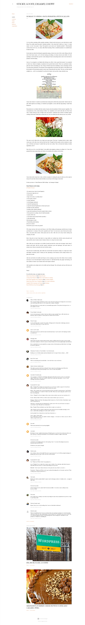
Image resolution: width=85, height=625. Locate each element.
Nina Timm (33, 358)
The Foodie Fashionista (50, 281)
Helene (32, 451)
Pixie (31, 494)
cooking (14, 19)
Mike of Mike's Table (35, 299)
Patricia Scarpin (34, 503)
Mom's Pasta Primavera (31, 275)
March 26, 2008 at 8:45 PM (35, 334)
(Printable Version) (30, 187)
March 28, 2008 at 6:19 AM (35, 499)
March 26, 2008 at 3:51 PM (35, 308)
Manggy (32, 338)
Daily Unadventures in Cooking (46, 277)
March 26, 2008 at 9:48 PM (35, 347)
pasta (13, 22)
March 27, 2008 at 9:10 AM (35, 436)
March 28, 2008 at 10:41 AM (35, 507)
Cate (31, 477)
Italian (13, 20)
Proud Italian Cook (34, 312)
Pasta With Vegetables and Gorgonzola (34, 279)
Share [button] (13, 13)
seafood (14, 24)
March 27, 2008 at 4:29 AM (35, 371)
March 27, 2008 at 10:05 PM (35, 482)
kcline (46, 621)
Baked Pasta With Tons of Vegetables (34, 281)
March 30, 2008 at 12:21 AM (35, 518)
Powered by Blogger (43, 618)
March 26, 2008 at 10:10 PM (35, 354)
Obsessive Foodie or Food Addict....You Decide (41, 351)
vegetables (14, 26)
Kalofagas (47, 283)
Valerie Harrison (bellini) (35, 366)
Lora (31, 431)
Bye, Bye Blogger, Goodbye (37, 563)
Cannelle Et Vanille (34, 375)
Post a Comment (30, 521)
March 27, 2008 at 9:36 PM (35, 473)
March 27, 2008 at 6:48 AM (35, 381)
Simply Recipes (42, 275)
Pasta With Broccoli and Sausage (33, 284)
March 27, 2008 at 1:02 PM (35, 456)
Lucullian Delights (49, 279)
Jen (31, 423)
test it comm (33, 329)
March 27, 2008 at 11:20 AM (35, 447)
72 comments (32, 610)
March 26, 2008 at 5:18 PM (35, 317)
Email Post (32, 291)
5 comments (32, 565)
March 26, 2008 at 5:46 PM (35, 326)
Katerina (32, 511)
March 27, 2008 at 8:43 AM (35, 419)
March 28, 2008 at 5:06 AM (35, 490)
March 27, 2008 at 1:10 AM (35, 362)
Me (43, 284)
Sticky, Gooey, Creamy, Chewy (35, 3)
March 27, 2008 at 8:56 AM (35, 427)
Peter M (32, 321)
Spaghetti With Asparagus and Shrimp (34, 283)
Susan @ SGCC (33, 385)
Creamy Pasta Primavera (31, 277)
